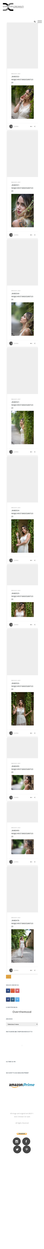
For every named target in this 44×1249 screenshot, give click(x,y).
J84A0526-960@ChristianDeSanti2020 (22, 686)
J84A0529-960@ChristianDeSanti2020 (22, 596)
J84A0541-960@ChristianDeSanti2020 (22, 405)
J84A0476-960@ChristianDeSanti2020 (22, 923)
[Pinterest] (17, 991)
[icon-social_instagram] (17, 1141)
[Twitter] (17, 999)
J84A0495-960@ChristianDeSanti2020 (22, 834)
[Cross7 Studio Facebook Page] (8, 999)
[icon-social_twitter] (17, 1149)
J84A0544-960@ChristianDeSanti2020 (22, 297)
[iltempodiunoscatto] (13, 991)
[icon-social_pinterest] (27, 1149)
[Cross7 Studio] (13, 999)
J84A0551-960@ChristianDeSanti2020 (22, 188)
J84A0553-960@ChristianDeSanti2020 (22, 80)
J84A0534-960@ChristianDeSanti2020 (22, 514)
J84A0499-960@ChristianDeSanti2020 (22, 769)
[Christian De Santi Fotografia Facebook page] (8, 991)
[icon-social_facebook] (26, 1141)
